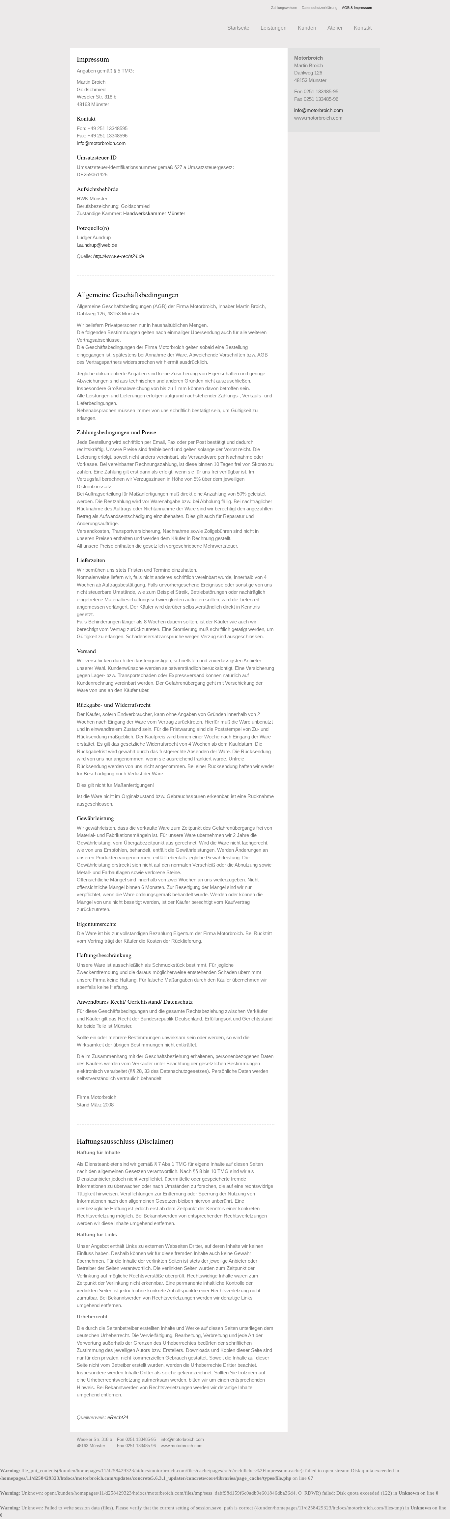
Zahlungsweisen (284, 8)
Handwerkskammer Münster (154, 213)
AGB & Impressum (357, 8)
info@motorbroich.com (101, 143)
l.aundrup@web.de (97, 245)
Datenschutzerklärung (319, 8)
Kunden (307, 28)
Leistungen (274, 28)
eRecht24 (117, 1417)
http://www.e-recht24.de (118, 256)
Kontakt (363, 28)
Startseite (238, 28)
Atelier (335, 28)
